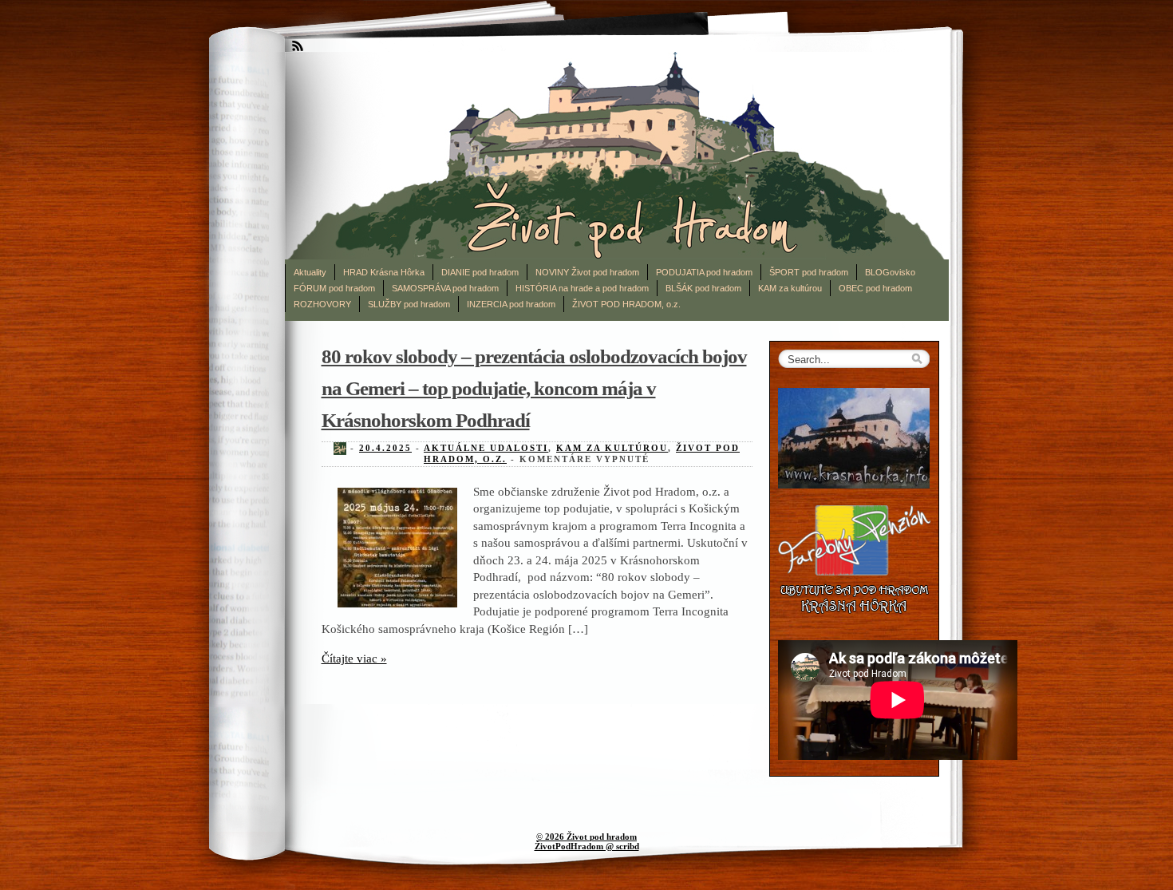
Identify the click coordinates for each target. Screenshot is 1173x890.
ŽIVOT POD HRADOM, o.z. (626, 304)
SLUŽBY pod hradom (409, 304)
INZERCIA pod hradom (511, 304)
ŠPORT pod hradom (808, 272)
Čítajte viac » (354, 658)
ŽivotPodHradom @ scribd (587, 846)
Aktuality (310, 272)
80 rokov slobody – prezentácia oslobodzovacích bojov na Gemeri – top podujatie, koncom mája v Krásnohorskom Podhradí (534, 388)
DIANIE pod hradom (480, 272)
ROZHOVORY (322, 304)
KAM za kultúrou (790, 288)
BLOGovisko (890, 272)
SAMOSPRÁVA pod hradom (445, 288)
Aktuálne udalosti (486, 448)
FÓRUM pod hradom (334, 288)
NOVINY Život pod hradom (587, 272)
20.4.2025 (385, 448)
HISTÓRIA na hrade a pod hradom (582, 288)
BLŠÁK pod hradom (703, 288)
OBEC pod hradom (875, 288)
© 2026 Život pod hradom (586, 836)
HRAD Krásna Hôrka (384, 272)
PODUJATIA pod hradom (704, 272)
